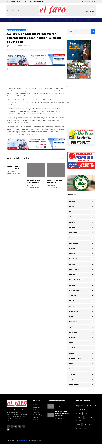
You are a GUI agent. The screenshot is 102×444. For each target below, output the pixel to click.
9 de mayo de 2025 (34, 187)
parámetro (73, 332)
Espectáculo (73, 259)
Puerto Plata (81, 409)
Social (71, 369)
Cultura (72, 222)
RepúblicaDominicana (86, 405)
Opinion (81, 20)
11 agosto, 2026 (61, 418)
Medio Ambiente (74, 311)
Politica (34, 20)
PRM (86, 413)
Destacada (73, 233)
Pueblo (71, 353)
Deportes (72, 227)
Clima (71, 217)
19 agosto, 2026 (61, 406)
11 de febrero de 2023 (14, 173)
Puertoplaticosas (75, 358)
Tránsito (72, 374)
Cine (70, 212)
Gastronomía (74, 269)
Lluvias (78, 425)
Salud (71, 364)
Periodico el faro (23, 441)
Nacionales (25, 20)
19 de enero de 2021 (54, 187)
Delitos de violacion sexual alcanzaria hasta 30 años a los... (62, 413)
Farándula (72, 264)
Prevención (89, 417)
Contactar (27, 1)
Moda (71, 316)
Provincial (72, 348)
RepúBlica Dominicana (83, 421)
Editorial (72, 248)
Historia (72, 285)
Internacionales (71, 20)
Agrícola (72, 201)
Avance (71, 206)
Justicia (78, 428)
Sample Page (38, 1)
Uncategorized (74, 385)
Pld (85, 425)
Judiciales (51, 20)
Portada (9, 20)
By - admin (11, 171)
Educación (72, 254)
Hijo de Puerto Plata (76, 280)
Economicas (73, 243)
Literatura (72, 301)
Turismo (89, 20)
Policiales (43, 20)
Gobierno (72, 275)
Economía (60, 20)
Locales (17, 20)
